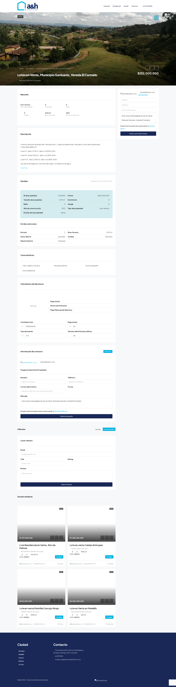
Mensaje (23, 396)
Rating (70, 459)
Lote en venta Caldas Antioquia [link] (86, 545)
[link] (41, 524)
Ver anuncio (107, 351)
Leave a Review (109, 429)
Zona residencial (29, 271)
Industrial (107, 6)
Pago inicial (72, 322)
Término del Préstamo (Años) (80, 331)
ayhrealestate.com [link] (39, 563)
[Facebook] (157, 681)
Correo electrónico (28, 387)
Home (21, 68)
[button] (148, 68)
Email (22, 450)
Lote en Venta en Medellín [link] (83, 608)
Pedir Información (66, 416)
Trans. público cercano (31, 266)
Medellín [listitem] (21, 654)
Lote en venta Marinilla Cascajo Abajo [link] (39, 608)
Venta (20, 16)
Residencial (117, 6)
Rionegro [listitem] (22, 651)
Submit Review (66, 484)
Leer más (24, 168)
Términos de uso (60, 411)
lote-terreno (30, 68)
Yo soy (70, 387)
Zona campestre (91, 266)
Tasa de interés (26, 331)
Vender (126, 6)
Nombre (23, 377)
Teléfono (71, 377)
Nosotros (135, 6)
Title (22, 459)
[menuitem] (146, 6)
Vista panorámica (60, 266)
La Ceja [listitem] (21, 664)
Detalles (59, 557)
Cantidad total (26, 322)
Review (23, 468)
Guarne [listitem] (21, 658)
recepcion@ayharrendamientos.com (68, 659)
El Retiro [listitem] (21, 661)
